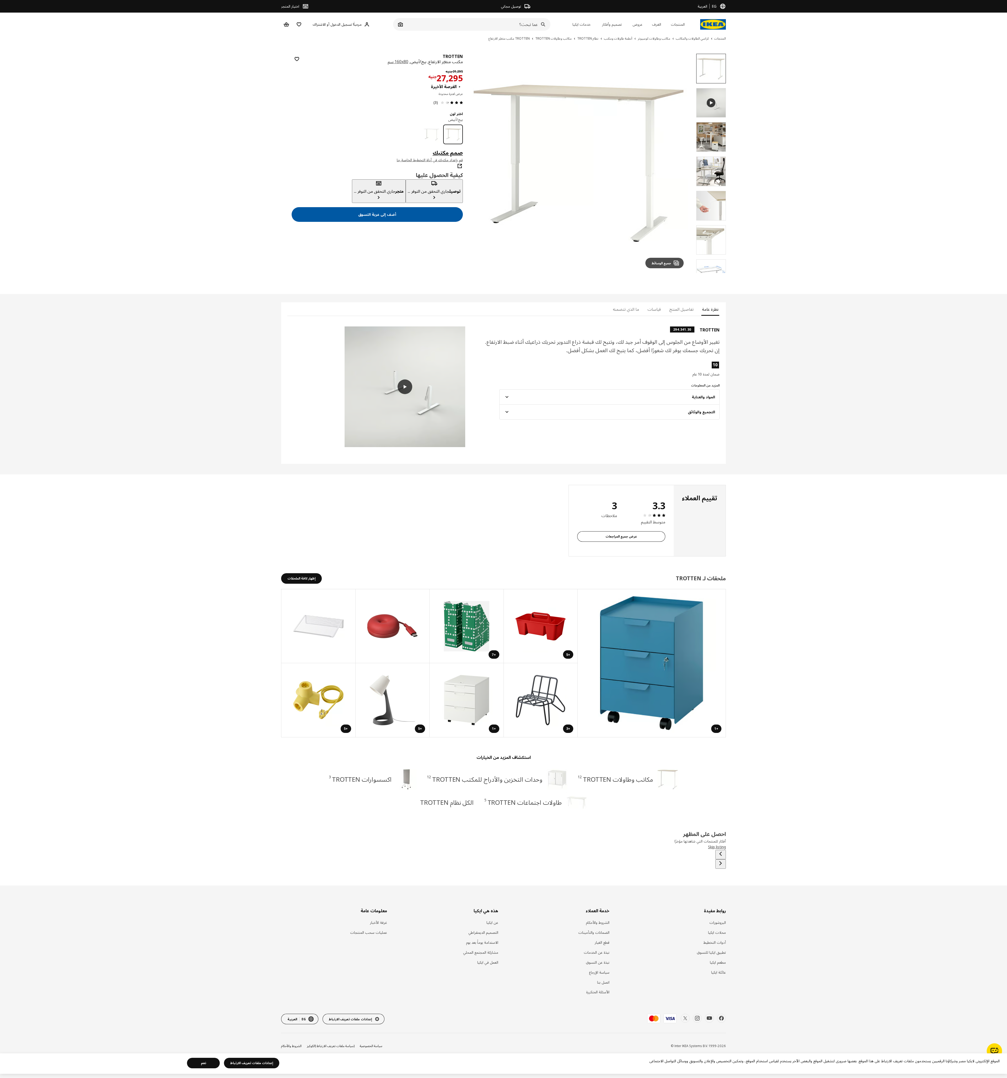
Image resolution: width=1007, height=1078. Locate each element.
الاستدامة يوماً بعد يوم (482, 942)
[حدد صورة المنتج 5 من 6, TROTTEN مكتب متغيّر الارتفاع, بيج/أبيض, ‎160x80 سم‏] (711, 240)
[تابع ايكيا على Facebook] (721, 1018)
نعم (203, 1063)
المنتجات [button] (678, 24)
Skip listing (717, 846)
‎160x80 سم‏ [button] (398, 61)
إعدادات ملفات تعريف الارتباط (251, 1063)
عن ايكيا (492, 922)
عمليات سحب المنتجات (368, 932)
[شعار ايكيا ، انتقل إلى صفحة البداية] (713, 24)
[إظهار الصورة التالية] (479, 163)
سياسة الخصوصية (371, 1046)
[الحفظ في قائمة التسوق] (297, 59)
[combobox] (477, 24)
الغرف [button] (656, 24)
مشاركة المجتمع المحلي (480, 952)
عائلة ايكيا (718, 972)
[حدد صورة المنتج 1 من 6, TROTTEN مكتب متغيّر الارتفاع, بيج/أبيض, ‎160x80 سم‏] (711, 68)
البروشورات (717, 922)
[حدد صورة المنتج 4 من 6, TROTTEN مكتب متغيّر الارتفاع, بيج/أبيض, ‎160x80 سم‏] (711, 206)
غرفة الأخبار (378, 922)
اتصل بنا (603, 982)
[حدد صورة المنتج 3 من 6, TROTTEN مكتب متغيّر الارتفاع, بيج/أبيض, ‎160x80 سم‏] (711, 171)
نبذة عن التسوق (597, 962)
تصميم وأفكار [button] (612, 24)
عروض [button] (637, 24)
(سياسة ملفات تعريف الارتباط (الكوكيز (331, 1046)
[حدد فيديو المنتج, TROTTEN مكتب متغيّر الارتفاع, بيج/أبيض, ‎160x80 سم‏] (711, 103)
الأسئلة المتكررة (597, 991)
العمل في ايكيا (487, 962)
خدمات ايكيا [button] (581, 24)
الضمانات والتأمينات (593, 932)
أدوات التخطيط (714, 942)
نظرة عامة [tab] (710, 309)
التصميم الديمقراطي (483, 932)
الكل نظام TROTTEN (447, 802)
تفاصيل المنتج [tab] (681, 309)
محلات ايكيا (717, 932)
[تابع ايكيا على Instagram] (697, 1018)
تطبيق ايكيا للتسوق (711, 952)
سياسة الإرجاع (599, 972)
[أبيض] (431, 134)
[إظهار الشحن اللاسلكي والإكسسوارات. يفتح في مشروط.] (392, 626)
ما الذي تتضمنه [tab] (626, 309)
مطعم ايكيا (718, 962)
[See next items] (720, 864)
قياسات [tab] (654, 309)
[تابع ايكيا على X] (685, 1018)
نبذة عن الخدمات (596, 952)
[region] (578, 163)
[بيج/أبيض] (453, 134)
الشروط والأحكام (597, 922)
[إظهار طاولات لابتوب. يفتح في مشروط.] (318, 626)
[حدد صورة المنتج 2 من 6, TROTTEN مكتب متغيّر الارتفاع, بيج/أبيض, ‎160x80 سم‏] (711, 137)
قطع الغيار (602, 942)
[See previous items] (720, 854)
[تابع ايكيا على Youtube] (709, 1018)
